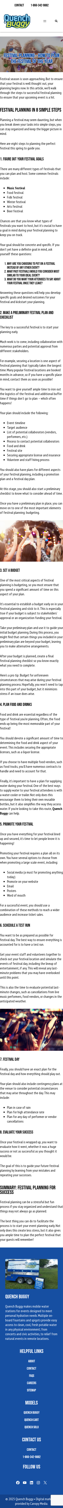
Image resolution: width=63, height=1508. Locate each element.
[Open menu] (45, 21)
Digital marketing (47, 1499)
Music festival (16, 188)
